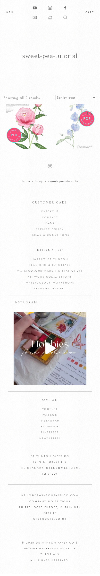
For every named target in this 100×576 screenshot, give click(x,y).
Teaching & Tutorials (50, 265)
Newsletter (50, 438)
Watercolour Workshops (49, 282)
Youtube (50, 409)
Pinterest (50, 432)
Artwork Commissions (50, 276)
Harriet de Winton (50, 259)
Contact (50, 217)
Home (26, 181)
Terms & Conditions (50, 234)
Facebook (50, 426)
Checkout (50, 211)
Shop (39, 181)
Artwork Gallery (49, 288)
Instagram (50, 420)
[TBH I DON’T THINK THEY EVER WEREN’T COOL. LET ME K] (50, 348)
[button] (65, 17)
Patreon (50, 414)
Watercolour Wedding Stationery (50, 270)
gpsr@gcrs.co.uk (50, 518)
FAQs (50, 223)
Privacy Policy (50, 229)
